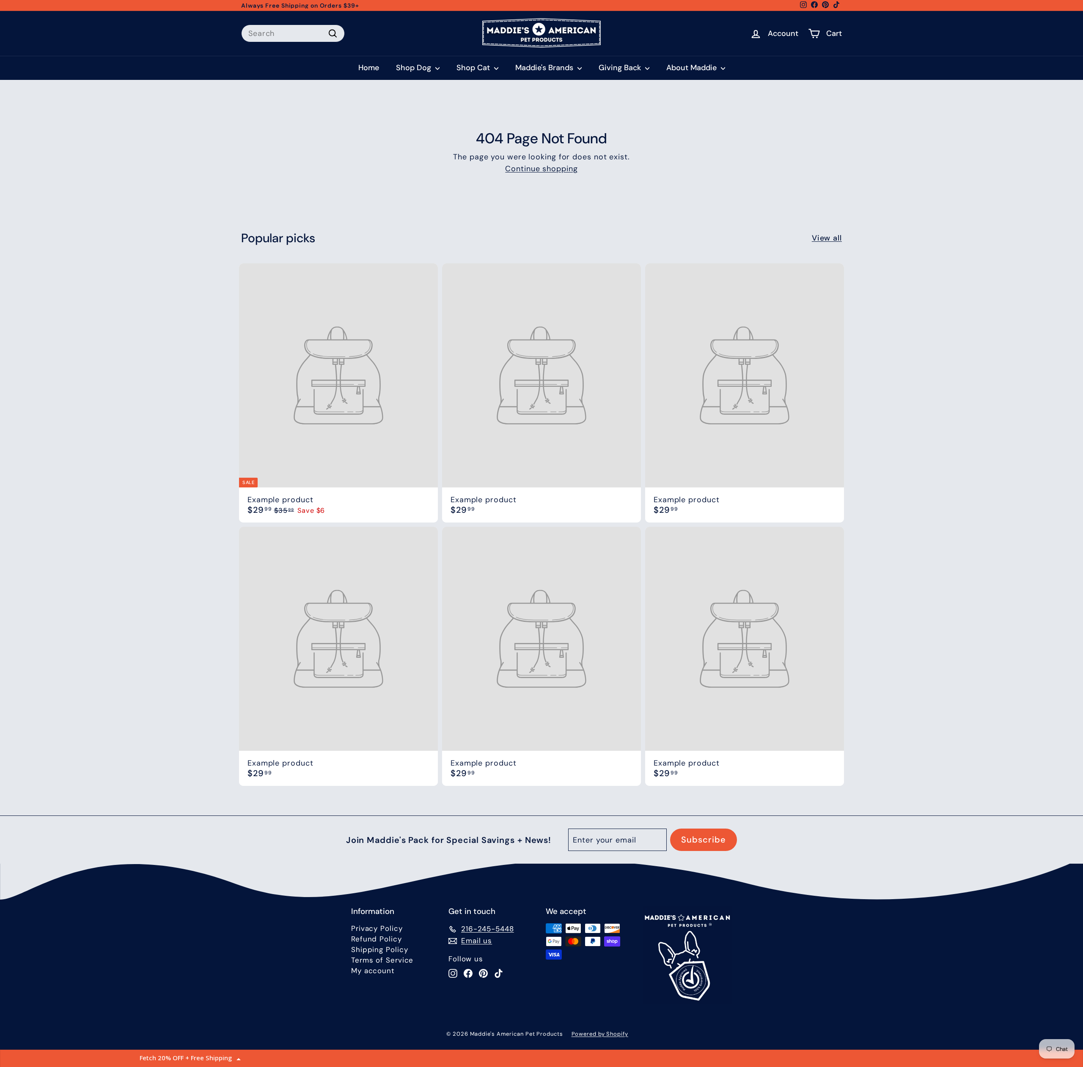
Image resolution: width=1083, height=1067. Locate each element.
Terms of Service (382, 960)
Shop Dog (414, 68)
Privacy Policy (377, 928)
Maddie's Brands (545, 68)
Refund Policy (376, 939)
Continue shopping (541, 169)
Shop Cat (474, 68)
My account (373, 970)
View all (827, 238)
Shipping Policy (379, 949)
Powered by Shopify (600, 1033)
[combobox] (293, 33)
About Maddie (692, 68)
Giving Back (621, 68)
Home (368, 68)
